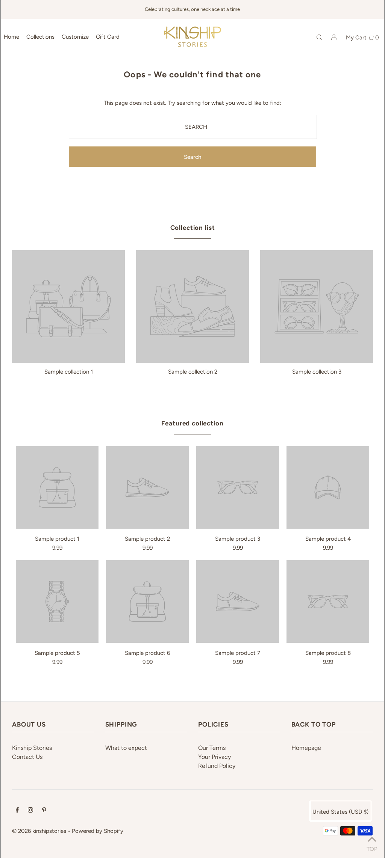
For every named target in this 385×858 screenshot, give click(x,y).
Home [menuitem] (11, 36)
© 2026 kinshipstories (39, 831)
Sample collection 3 (316, 371)
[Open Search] (319, 36)
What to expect (126, 747)
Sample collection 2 (192, 371)
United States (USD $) (340, 811)
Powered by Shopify (97, 831)
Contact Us (27, 756)
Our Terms (212, 747)
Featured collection (192, 423)
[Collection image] (68, 359)
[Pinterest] (44, 810)
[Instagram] (30, 810)
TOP (372, 848)
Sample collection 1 (68, 371)
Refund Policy (216, 765)
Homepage (306, 747)
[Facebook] (17, 810)
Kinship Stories (32, 747)
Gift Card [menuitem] (108, 36)
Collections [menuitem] (40, 36)
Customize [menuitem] (75, 36)
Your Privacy (214, 756)
